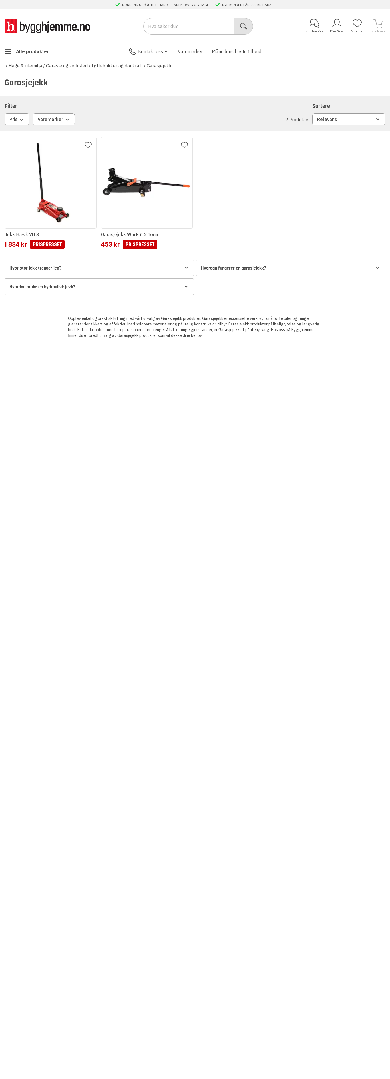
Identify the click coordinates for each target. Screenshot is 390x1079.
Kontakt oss (150, 51)
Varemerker (190, 51)
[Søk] (243, 26)
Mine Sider (337, 31)
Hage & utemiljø (25, 66)
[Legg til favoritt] (88, 145)
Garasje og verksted (67, 66)
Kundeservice (314, 31)
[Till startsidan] (47, 26)
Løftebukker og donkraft (117, 66)
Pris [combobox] (13, 119)
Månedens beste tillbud (236, 51)
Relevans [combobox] (327, 119)
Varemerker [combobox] (50, 119)
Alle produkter (32, 51)
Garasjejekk (159, 66)
